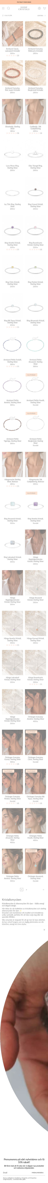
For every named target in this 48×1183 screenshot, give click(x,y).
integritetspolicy (8, 1179)
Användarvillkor (18, 1179)
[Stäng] (44, 930)
